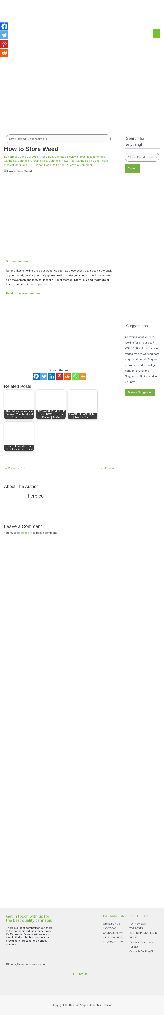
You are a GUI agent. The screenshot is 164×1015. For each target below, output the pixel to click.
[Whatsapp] (75, 376)
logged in (26, 532)
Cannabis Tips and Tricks (92, 160)
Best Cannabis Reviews (63, 156)
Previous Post (14, 468)
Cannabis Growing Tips (32, 160)
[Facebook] (36, 376)
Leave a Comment (80, 164)
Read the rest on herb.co (23, 293)
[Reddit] (67, 376)
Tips (43, 156)
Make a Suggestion (140, 392)
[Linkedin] (51, 376)
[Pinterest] (59, 376)
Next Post (106, 468)
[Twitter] (43, 376)
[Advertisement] (82, 93)
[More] (82, 376)
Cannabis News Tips (61, 160)
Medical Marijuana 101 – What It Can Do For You (35, 164)
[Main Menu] (156, 33)
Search (132, 168)
